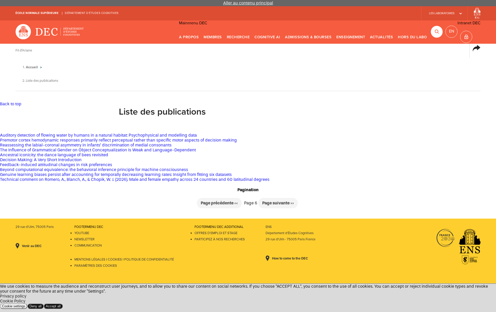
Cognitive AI (267, 37)
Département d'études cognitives (92, 13)
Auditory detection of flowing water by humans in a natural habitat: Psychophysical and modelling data (98, 135)
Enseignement (350, 37)
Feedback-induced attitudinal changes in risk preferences (56, 164)
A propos (189, 37)
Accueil (32, 67)
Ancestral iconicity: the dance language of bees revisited (54, 154)
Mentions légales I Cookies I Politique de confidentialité (124, 259)
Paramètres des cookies (95, 266)
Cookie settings (13, 306)
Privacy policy (13, 296)
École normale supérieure (37, 13)
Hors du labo (412, 37)
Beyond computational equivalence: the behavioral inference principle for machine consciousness (94, 169)
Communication (88, 245)
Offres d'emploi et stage (216, 233)
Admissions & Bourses (308, 37)
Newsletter (84, 239)
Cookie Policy (12, 301)
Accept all (53, 306)
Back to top (10, 103)
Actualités (381, 37)
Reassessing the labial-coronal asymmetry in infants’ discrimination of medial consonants (86, 145)
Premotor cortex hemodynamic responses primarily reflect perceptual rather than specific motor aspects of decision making (118, 140)
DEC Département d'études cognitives (50, 32)
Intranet (466, 37)
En (451, 31)
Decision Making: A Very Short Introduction (41, 159)
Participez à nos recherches (220, 239)
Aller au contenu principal (248, 3)
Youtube (81, 233)
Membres (213, 37)
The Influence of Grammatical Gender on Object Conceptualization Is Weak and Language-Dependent (98, 149)
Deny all (35, 306)
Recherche (238, 37)
